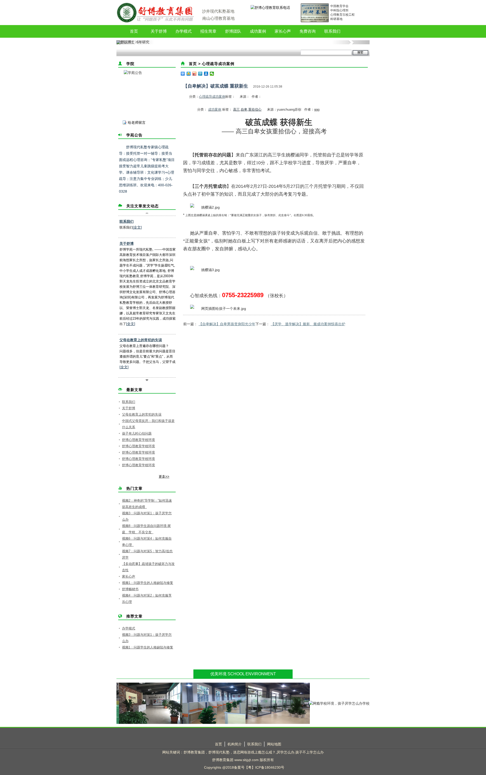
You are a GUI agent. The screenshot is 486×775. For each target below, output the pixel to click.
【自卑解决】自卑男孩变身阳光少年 (227, 324)
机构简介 (235, 744)
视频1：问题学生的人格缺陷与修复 (147, 583)
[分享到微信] (212, 74)
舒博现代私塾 (219, 752)
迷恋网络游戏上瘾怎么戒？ (254, 752)
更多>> (164, 476)
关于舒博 (159, 31)
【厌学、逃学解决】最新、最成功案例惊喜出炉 (308, 324)
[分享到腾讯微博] (200, 74)
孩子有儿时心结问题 (137, 433)
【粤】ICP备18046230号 (264, 767)
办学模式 (183, 31)
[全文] (137, 227)
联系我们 (332, 31)
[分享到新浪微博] (194, 74)
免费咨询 (307, 31)
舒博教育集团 (194, 752)
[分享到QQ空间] (189, 74)
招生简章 (208, 31)
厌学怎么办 (285, 752)
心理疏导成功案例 (218, 64)
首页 (134, 31)
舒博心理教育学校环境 (138, 440)
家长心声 (283, 31)
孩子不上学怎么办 (309, 752)
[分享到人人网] (206, 74)
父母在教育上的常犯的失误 (140, 340)
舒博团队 (233, 31)
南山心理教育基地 (218, 18)
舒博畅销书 (130, 589)
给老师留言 (137, 122)
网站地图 (274, 744)
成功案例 (258, 31)
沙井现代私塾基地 (218, 11)
